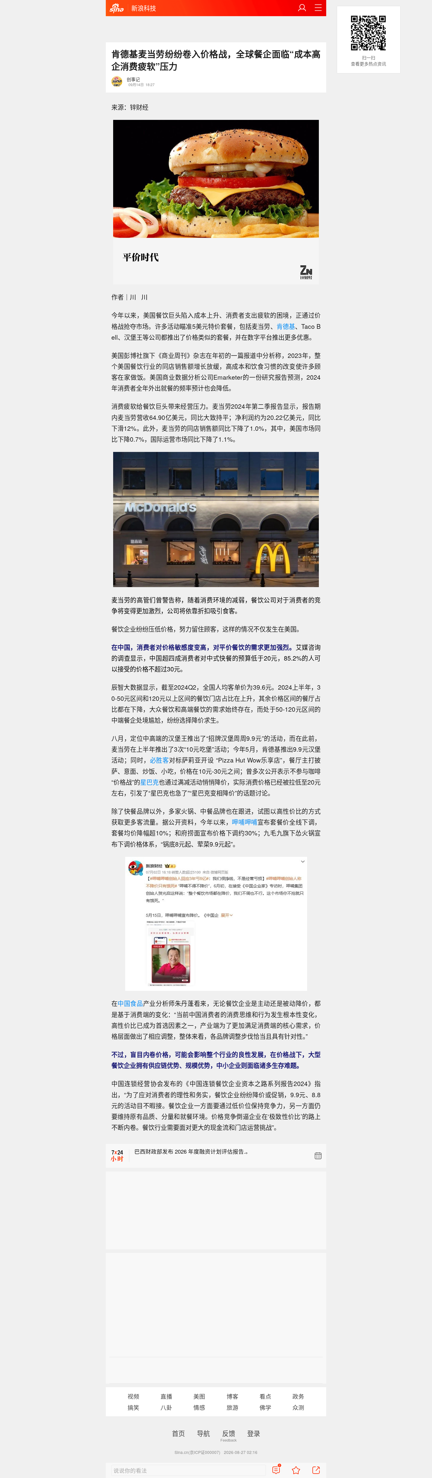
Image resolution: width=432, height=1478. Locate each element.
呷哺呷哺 (244, 821)
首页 (178, 1433)
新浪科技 (143, 8)
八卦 (166, 1407)
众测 (298, 1407)
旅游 (232, 1407)
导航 (203, 1433)
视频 (133, 1396)
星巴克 (149, 781)
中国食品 (130, 1003)
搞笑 (133, 1407)
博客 (232, 1396)
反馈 (228, 1433)
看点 (265, 1396)
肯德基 (286, 326)
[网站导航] (318, 8)
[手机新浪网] (116, 8)
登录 (253, 1433)
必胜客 (159, 759)
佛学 (265, 1407)
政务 (298, 1396)
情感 (199, 1407)
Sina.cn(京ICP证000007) (197, 1452)
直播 (166, 1396)
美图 (199, 1396)
